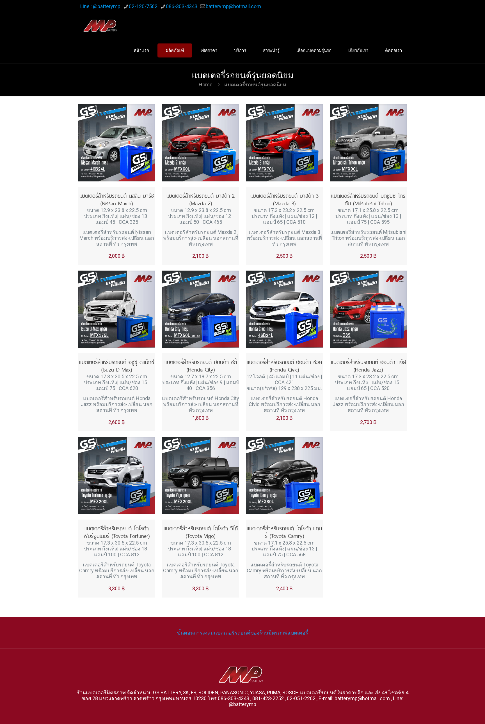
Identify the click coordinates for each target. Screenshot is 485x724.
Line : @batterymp (100, 6)
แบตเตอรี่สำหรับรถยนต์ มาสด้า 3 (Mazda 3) (284, 198)
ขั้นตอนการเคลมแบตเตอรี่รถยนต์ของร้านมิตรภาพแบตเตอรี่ (242, 633)
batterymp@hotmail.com (233, 6)
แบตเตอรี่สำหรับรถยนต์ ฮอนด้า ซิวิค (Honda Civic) (284, 365)
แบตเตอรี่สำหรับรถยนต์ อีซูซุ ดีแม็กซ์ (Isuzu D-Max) (116, 365)
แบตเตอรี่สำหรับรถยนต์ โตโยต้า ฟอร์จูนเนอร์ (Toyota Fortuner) (117, 531)
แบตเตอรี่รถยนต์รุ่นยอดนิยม (255, 84)
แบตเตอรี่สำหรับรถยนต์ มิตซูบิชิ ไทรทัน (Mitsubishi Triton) (368, 198)
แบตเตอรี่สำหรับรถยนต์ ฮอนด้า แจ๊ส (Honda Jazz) (368, 365)
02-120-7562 (143, 6)
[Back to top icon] (458, 712)
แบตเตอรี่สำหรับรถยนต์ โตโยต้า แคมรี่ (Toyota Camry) (284, 531)
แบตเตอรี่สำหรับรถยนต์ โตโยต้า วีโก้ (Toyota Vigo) (201, 531)
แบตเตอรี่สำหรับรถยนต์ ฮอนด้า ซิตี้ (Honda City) (200, 365)
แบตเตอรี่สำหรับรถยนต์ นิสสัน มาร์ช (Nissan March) (116, 198)
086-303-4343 (181, 6)
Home (205, 84)
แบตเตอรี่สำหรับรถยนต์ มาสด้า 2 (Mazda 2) (200, 198)
